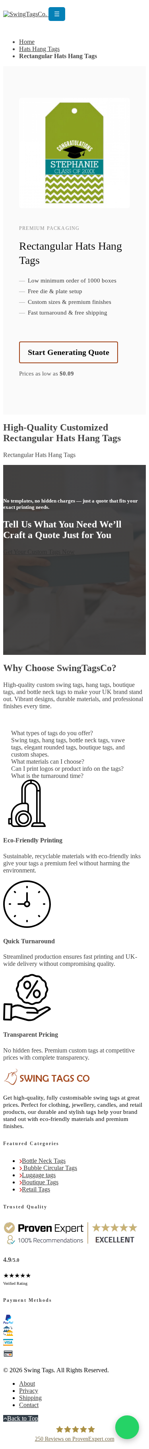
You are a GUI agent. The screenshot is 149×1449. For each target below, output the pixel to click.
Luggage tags (39, 1175)
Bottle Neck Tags (44, 1160)
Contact (29, 1405)
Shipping (30, 1397)
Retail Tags (36, 1189)
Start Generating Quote (68, 352)
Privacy (28, 1390)
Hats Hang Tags (39, 49)
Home (27, 41)
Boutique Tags (40, 1182)
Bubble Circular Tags (49, 1168)
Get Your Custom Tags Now (39, 551)
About (27, 1383)
